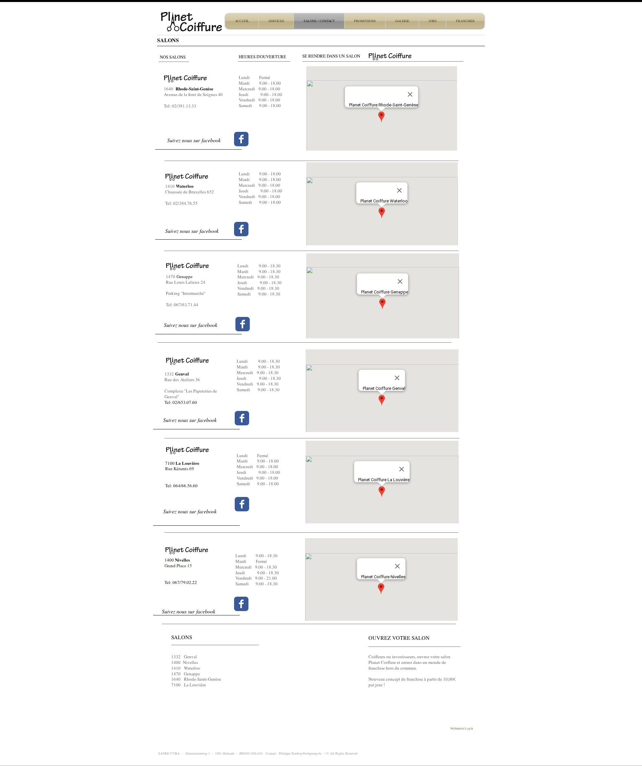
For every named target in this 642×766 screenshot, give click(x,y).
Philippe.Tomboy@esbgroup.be (300, 753)
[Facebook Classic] (241, 229)
